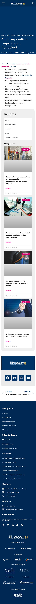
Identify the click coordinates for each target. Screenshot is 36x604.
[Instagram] (21, 378)
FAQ (8, 35)
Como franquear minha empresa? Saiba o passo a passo (16, 283)
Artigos (7, 120)
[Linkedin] (14, 378)
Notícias (7, 129)
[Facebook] (8, 378)
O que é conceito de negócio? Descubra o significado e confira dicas (18, 235)
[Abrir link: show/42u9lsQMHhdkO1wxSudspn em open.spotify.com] (22, 525)
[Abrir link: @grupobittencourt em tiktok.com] (17, 525)
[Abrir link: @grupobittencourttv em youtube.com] (13, 525)
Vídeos (7, 133)
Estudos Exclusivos (11, 124)
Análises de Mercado (11, 137)
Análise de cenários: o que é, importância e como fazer (17, 335)
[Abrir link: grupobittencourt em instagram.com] (3, 525)
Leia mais (8, 188)
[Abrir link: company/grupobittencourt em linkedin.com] (8, 525)
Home (3, 35)
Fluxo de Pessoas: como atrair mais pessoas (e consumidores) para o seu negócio (18, 180)
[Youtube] (28, 378)
